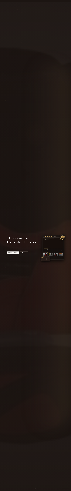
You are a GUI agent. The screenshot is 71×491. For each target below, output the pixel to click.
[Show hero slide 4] (66, 488)
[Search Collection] (51, 4)
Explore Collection (13, 252)
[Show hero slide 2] (64, 488)
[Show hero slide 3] (65, 488)
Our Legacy (24, 252)
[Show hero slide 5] (67, 488)
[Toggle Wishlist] (53, 4)
